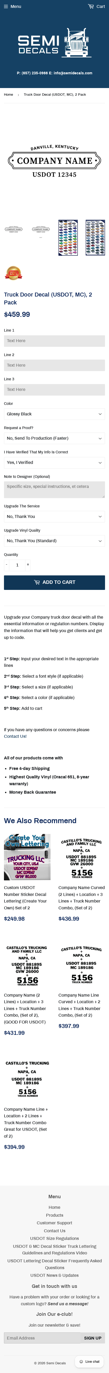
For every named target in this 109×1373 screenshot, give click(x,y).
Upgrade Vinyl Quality (22, 530)
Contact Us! (15, 736)
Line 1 (9, 330)
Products (54, 1215)
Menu (16, 6)
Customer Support (54, 1223)
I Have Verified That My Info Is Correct (36, 452)
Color (8, 404)
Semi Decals (56, 1363)
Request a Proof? (18, 428)
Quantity (11, 555)
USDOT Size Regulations (54, 1238)
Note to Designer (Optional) (27, 477)
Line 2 (9, 355)
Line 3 (9, 379)
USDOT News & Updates (54, 1275)
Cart (100, 6)
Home (8, 94)
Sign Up (93, 1338)
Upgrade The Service (22, 506)
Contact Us (54, 1231)
